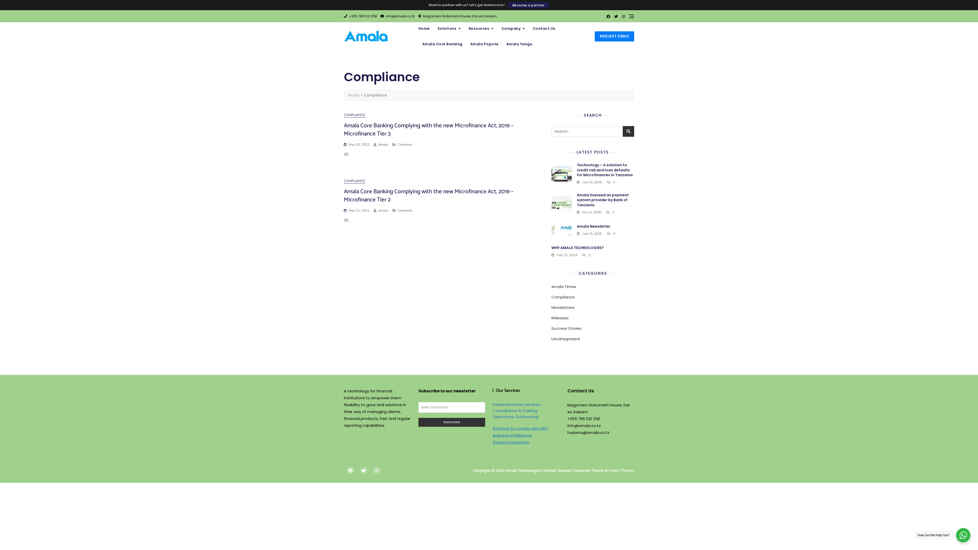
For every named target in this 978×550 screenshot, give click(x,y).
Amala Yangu (519, 44)
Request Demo (614, 36)
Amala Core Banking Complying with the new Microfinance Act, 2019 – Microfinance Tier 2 (428, 195)
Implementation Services (516, 404)
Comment (405, 144)
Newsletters (562, 307)
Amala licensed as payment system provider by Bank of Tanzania (603, 200)
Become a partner (528, 5)
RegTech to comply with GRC (520, 428)
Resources (479, 28)
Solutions (447, 28)
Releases (560, 318)
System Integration (511, 442)
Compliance (354, 115)
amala (383, 144)
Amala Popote (484, 44)
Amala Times (563, 286)
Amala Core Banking (442, 44)
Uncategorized (565, 338)
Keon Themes (622, 470)
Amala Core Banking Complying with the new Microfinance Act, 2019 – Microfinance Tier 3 (428, 130)
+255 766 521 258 (362, 16)
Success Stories (566, 328)
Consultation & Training (515, 410)
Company (511, 28)
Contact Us (544, 28)
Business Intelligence (512, 435)
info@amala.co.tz (400, 16)
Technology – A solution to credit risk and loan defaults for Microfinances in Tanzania (605, 169)
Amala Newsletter (593, 226)
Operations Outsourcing (515, 416)
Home (424, 28)
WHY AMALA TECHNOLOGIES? (577, 247)
